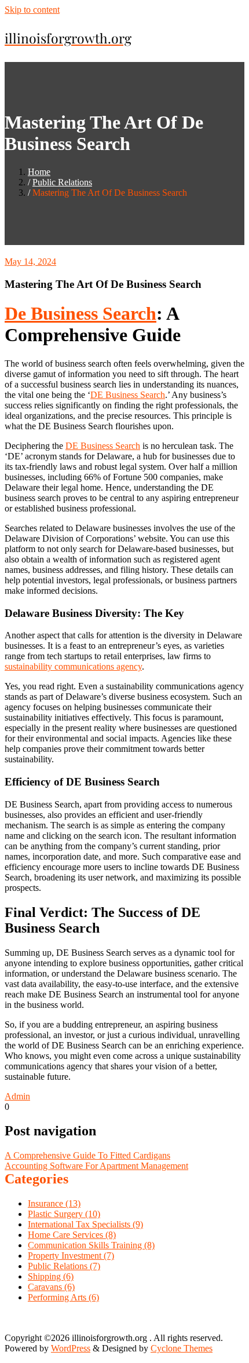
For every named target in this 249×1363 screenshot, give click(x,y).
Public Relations (62, 182)
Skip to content (32, 9)
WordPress (70, 1348)
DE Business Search (127, 395)
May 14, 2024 (30, 261)
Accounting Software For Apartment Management (96, 1166)
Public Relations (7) (64, 1266)
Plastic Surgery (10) (64, 1214)
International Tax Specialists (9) (85, 1224)
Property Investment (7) (71, 1255)
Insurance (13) (54, 1203)
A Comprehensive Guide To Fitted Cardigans (87, 1155)
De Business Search (80, 313)
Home (39, 172)
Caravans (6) (51, 1287)
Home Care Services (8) (72, 1235)
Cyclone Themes (182, 1348)
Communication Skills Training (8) (91, 1245)
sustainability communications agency (73, 666)
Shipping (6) (51, 1276)
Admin (17, 1096)
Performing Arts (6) (63, 1297)
